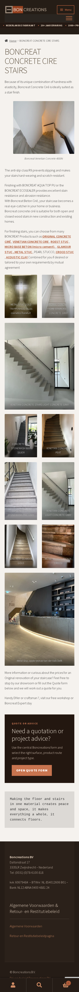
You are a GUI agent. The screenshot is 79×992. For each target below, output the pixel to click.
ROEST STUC (59, 242)
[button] (58, 406)
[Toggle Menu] (69, 18)
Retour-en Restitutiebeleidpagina (32, 936)
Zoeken (39, 985)
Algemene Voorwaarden (26, 926)
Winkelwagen (61, 982)
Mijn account (13, 985)
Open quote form (32, 770)
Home (12, 40)
